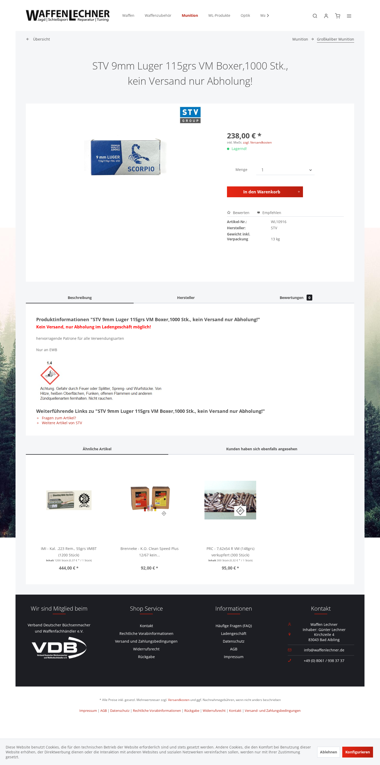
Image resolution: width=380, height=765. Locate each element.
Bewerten (241, 212)
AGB (233, 648)
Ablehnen (328, 752)
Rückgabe (146, 656)
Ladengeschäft (233, 633)
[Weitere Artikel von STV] (190, 115)
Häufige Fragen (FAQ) (234, 625)
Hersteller (186, 297)
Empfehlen (271, 212)
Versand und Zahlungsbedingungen (146, 641)
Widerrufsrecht (146, 648)
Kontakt (146, 625)
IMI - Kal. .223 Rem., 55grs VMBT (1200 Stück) (69, 551)
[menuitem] (128, 15)
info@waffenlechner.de (324, 650)
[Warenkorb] (337, 15)
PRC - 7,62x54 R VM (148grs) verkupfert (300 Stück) (230, 551)
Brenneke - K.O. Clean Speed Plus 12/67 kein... (149, 551)
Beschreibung (80, 297)
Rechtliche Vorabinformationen (146, 633)
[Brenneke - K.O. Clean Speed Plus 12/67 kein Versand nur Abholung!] (149, 500)
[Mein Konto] (326, 15)
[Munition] (190, 15)
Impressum (234, 656)
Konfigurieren (357, 752)
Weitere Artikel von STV (61, 422)
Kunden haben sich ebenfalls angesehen (261, 448)
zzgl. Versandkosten (257, 142)
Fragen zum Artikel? (58, 417)
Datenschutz (234, 641)
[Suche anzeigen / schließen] (315, 15)
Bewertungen (295, 297)
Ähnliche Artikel (97, 448)
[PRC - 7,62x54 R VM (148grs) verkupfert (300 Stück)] (230, 500)
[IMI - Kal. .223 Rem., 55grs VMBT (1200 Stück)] (69, 500)
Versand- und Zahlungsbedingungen (273, 710)
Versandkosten (178, 700)
